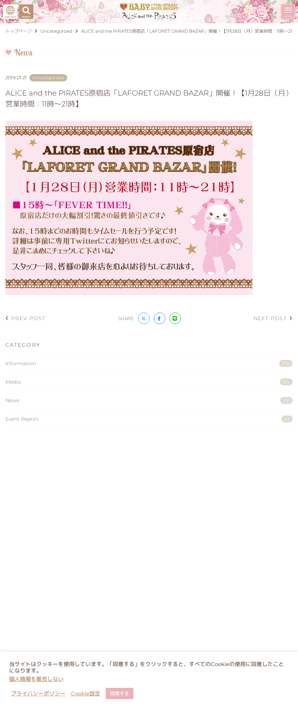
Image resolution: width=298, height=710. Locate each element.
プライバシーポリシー (38, 693)
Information (147, 363)
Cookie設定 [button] (85, 693)
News (147, 400)
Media (147, 382)
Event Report (147, 419)
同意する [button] (119, 693)
